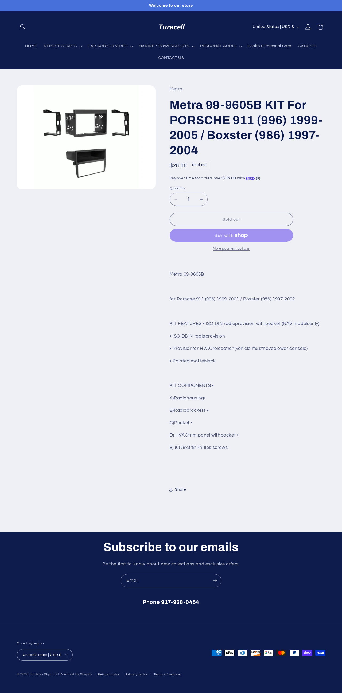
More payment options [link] (231, 248)
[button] (23, 27)
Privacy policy (137, 674)
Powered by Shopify (76, 673)
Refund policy (109, 674)
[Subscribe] (215, 580)
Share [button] (180, 490)
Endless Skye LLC (44, 673)
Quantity (177, 188)
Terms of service (167, 674)
